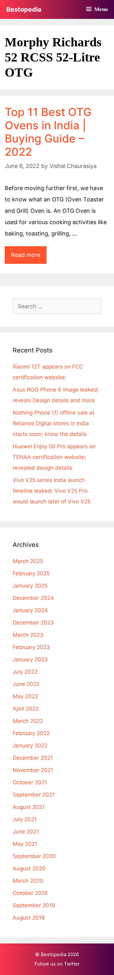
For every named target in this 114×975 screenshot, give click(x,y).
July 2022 (25, 672)
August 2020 (29, 868)
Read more (29, 257)
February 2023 (31, 647)
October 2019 (30, 893)
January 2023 (30, 659)
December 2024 (33, 598)
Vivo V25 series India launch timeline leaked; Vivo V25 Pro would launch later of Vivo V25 (52, 491)
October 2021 (30, 782)
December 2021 (33, 758)
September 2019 (34, 905)
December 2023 (33, 622)
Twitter (72, 964)
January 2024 (30, 610)
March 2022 (28, 721)
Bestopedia (23, 9)
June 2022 (26, 684)
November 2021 (33, 770)
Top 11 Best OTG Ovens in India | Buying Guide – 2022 (48, 131)
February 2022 (31, 733)
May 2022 (25, 696)
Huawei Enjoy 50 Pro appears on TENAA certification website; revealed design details (54, 457)
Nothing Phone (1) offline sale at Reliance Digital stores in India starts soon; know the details (53, 423)
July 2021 (25, 819)
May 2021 (25, 844)
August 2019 (29, 917)
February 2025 (31, 573)
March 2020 (28, 881)
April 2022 (26, 708)
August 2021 (29, 807)
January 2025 (30, 586)
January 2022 (30, 745)
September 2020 (34, 856)
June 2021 (26, 831)
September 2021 (34, 795)
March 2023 (28, 635)
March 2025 (28, 561)
